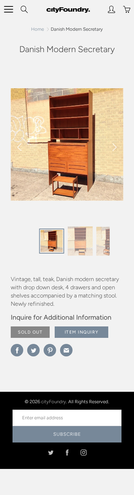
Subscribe (67, 434)
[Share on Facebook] (17, 350)
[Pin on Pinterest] (50, 350)
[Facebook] (67, 452)
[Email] (66, 350)
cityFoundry (53, 401)
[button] (114, 147)
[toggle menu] (8, 9)
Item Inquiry (82, 332)
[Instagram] (83, 452)
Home (37, 29)
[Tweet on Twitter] (33, 350)
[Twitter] (50, 452)
